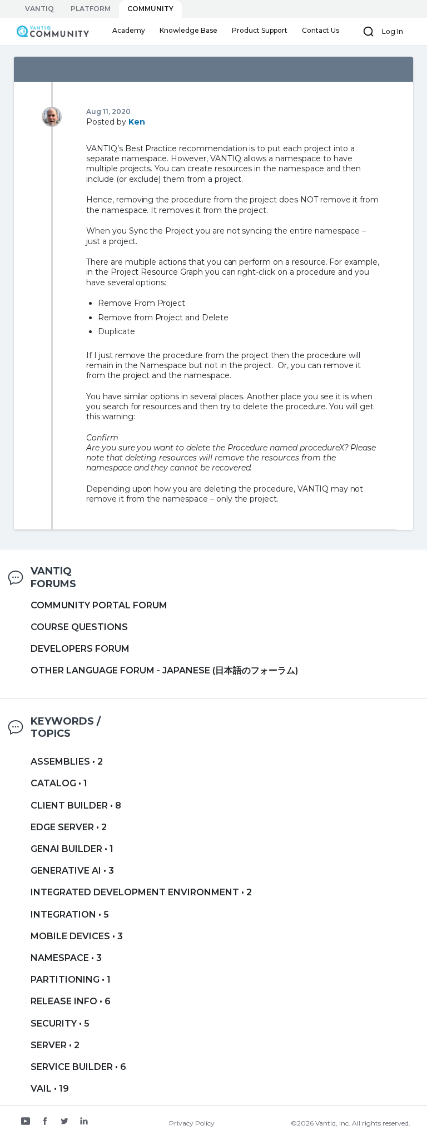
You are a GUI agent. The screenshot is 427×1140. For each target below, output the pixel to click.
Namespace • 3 (66, 958)
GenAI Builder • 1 (72, 849)
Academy (128, 30)
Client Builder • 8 (76, 805)
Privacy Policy (192, 1123)
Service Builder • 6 (78, 1067)
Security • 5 (60, 1023)
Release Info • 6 (71, 1001)
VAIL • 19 (50, 1088)
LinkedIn (84, 1122)
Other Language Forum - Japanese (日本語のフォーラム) (164, 670)
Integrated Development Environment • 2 (141, 892)
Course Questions (79, 627)
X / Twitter (64, 1122)
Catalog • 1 (59, 783)
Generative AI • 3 (72, 870)
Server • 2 (55, 1045)
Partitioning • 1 (71, 979)
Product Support (259, 30)
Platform (91, 8)
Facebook (45, 1122)
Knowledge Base (188, 30)
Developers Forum (80, 648)
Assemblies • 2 (67, 761)
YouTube (25, 1122)
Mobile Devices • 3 (77, 936)
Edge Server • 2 (69, 827)
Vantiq (39, 8)
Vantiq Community (50, 31)
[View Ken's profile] (52, 116)
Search (369, 31)
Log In (392, 31)
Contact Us (320, 30)
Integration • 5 (70, 914)
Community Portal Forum (99, 605)
